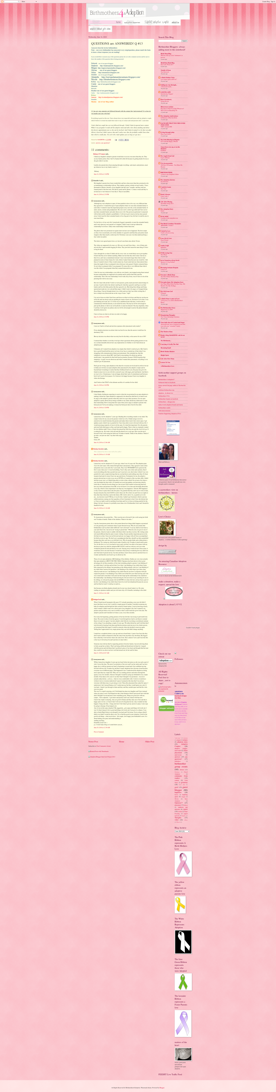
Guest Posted (164, 240)
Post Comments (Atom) (104, 746)
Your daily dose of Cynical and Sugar (173, 322)
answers (98, 143)
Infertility (163, 247)
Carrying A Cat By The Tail (169, 344)
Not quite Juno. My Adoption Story (172, 282)
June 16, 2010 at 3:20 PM (101, 407)
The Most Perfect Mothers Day (170, 277)
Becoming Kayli (166, 348)
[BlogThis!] (122, 140)
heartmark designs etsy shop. (181, 697)
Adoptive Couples (181, 745)
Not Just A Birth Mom (168, 275)
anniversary (178, 755)
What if (178, 822)
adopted (178, 740)
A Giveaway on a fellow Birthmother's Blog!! (172, 301)
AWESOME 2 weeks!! (167, 225)
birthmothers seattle (164, 408)
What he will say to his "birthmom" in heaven (172, 56)
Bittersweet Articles (167, 107)
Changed (163, 293)
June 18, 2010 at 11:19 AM (102, 454)
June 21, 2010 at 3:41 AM (101, 593)
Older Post (149, 741)
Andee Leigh (165, 245)
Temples (183, 816)
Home (121, 741)
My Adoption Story (167, 209)
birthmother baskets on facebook (168, 399)
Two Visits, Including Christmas (170, 317)
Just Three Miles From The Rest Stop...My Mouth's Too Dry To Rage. (173, 285)
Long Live (164, 269)
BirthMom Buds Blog (167, 63)
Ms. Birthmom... (166, 341)
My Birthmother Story (168, 308)
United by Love (165, 231)
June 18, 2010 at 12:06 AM (102, 442)
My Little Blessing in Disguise (170, 140)
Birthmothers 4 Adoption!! (166, 379)
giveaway (184, 782)
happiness (178, 792)
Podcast (185, 805)
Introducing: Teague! (167, 94)
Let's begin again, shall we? (169, 79)
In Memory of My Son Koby (169, 118)
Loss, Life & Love (166, 238)
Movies (177, 799)
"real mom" (178, 738)
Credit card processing (167, 233)
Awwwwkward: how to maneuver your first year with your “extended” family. (173, 325)
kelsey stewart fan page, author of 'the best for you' (172, 386)
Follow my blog (173, 433)
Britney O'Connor (99, 154)
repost (185, 809)
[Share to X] (124, 140)
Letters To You (165, 362)
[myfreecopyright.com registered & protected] (164, 691)
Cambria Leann (166, 187)
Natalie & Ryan (166, 70)
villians (186, 820)
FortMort (163, 150)
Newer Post (93, 741)
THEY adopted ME (166, 127)
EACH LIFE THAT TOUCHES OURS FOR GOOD (173, 124)
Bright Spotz (165, 355)
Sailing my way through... (169, 85)
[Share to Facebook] (126, 140)
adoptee (185, 740)
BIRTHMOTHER (166, 172)
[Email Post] (115, 140)
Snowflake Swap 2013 (167, 203)
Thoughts (178, 817)
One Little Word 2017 (167, 65)
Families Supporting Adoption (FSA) (169, 414)
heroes (176, 794)
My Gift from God (167, 291)
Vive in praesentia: (167, 163)
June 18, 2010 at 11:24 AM (102, 508)
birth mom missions (164, 411)
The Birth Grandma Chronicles (171, 224)
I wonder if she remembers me (169, 218)
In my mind (164, 216)
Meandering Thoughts (168, 315)
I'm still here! (164, 182)
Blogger (162, 1088)
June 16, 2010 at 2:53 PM (101, 194)
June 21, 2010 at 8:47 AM (101, 653)
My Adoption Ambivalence (169, 116)
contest (177, 780)
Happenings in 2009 (167, 309)
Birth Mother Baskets (168, 351)
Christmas (177, 772)
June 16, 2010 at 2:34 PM (101, 174)
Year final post (165, 72)
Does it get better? (166, 134)
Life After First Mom (167, 359)
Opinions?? (179, 803)
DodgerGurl (97, 599)
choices (182, 770)
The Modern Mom (166, 332)
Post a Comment (99, 732)
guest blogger (181, 788)
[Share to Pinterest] (128, 140)
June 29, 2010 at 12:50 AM (102, 727)
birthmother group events (181, 765)
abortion (185, 738)
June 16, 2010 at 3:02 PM (101, 385)
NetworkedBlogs (171, 421)
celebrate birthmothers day (166, 390)
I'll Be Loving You (166, 253)
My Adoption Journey (168, 180)
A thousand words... (166, 87)
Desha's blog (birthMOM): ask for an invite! (173, 336)
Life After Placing (166, 202)
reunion (180, 811)
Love (173, 429)
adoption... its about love (165, 393)
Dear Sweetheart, (166, 99)
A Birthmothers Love (167, 366)
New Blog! (164, 255)
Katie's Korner (165, 194)
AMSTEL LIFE (166, 92)
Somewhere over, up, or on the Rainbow (170, 148)
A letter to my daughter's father (170, 174)
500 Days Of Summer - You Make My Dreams (172, 166)
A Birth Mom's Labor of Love (170, 299)
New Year (163, 189)
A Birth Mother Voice (168, 77)
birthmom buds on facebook (166, 382)
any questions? (105, 143)
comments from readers (181, 777)
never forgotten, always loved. (170, 260)
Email (162, 211)
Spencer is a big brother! (168, 262)
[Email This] (120, 140)
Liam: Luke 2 (165, 196)
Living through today (167, 132)
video (177, 820)
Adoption (169, 429)
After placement (181, 751)
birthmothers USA (164, 396)
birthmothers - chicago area (166, 402)
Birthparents (170, 430)
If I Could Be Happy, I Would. (169, 141)
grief (176, 787)
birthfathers (178, 761)
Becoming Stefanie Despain (169, 268)
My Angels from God (167, 156)
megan (183, 797)
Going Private (165, 101)
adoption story (182, 742)
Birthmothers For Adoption (171, 425)
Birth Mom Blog (166, 54)
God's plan (182, 784)
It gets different (165, 158)
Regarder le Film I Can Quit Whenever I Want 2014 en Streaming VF (172, 109)
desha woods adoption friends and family (170, 405)
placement (178, 805)
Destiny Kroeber (98, 449)
